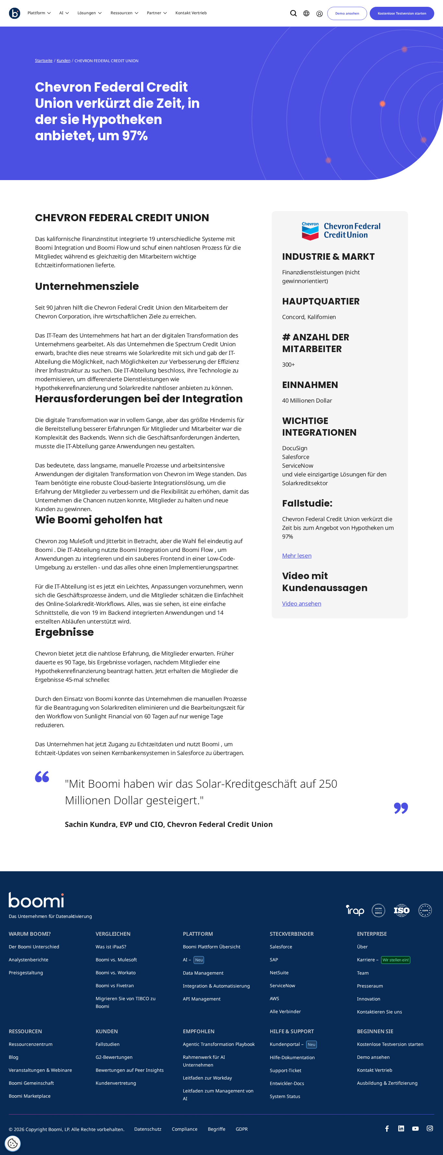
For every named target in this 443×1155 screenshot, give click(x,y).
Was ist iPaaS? (111, 946)
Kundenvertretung (116, 1083)
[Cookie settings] (13, 1144)
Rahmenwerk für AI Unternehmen (204, 1061)
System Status (285, 1096)
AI (61, 13)
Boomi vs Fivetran (115, 985)
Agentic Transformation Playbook (219, 1044)
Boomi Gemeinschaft (31, 1083)
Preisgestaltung (26, 972)
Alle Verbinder (285, 1011)
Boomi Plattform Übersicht (211, 946)
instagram (429, 1128)
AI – (193, 959)
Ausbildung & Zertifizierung (387, 1083)
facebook (386, 1128)
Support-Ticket (285, 1070)
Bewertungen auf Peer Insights (130, 1070)
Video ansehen (301, 603)
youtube (415, 1128)
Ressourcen (122, 13)
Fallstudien (108, 1044)
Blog (13, 1057)
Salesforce (281, 946)
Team (363, 973)
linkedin (401, 1128)
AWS (274, 998)
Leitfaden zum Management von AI (218, 1095)
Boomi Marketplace (30, 1096)
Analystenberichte (28, 959)
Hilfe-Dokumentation (292, 1057)
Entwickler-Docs (287, 1083)
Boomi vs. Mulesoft (116, 959)
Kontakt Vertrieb (191, 13)
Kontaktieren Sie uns (379, 1012)
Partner (154, 13)
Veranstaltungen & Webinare (40, 1070)
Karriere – (383, 959)
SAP (274, 959)
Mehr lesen (296, 555)
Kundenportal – (292, 1044)
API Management (202, 999)
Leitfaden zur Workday (207, 1078)
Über (362, 946)
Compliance (185, 1129)
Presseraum (370, 986)
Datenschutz (148, 1129)
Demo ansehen (347, 13)
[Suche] (293, 13)
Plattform (36, 13)
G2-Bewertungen (114, 1057)
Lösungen (87, 13)
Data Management (203, 973)
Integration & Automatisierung (216, 986)
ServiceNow (282, 985)
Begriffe (216, 1129)
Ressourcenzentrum (31, 1044)
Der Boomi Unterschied (34, 946)
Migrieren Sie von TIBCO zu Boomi (126, 1002)
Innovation (368, 999)
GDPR (242, 1129)
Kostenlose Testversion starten (402, 13)
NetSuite (279, 972)
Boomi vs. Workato (116, 972)
